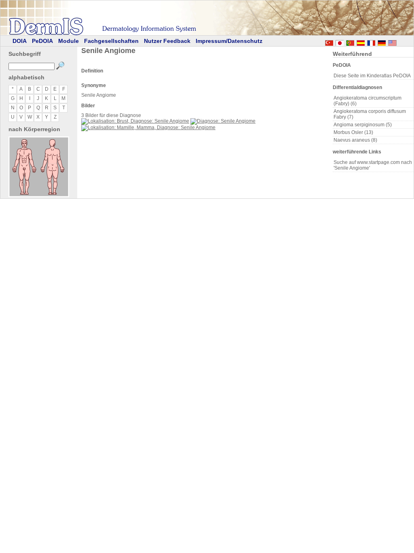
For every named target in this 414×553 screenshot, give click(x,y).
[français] (371, 42)
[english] (400, 42)
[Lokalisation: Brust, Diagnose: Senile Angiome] (135, 121)
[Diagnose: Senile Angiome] (223, 121)
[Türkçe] (329, 42)
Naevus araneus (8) (355, 140)
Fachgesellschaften (111, 41)
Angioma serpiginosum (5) (363, 125)
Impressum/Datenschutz (229, 41)
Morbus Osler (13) (353, 132)
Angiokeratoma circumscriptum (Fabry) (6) (367, 100)
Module (68, 41)
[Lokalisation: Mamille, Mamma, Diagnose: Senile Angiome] (148, 127)
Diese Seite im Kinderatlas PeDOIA (372, 76)
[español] (361, 42)
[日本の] (340, 42)
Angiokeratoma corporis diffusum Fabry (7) (370, 114)
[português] (350, 42)
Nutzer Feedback (167, 41)
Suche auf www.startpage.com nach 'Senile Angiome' (373, 165)
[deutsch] (382, 42)
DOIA (20, 41)
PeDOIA (42, 41)
